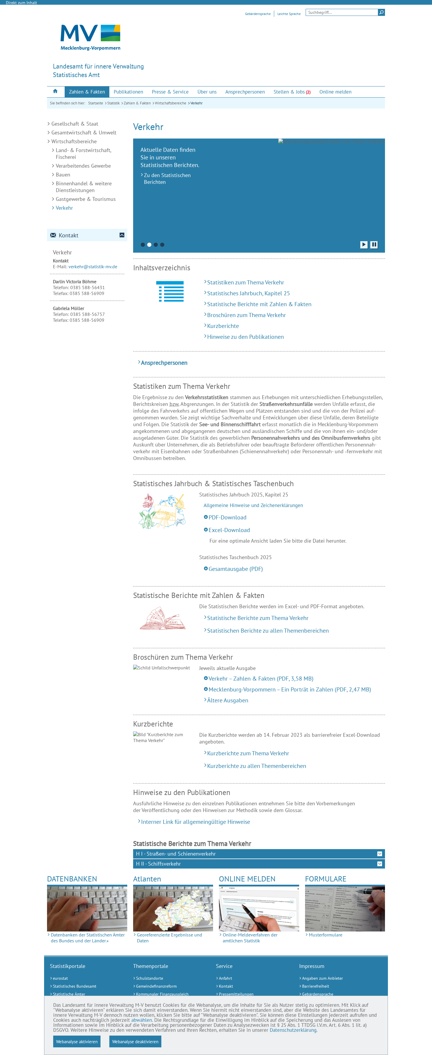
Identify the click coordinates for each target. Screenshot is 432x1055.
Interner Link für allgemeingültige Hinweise (195, 822)
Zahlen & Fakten (137, 103)
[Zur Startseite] (56, 91)
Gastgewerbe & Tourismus (86, 199)
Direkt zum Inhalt (21, 2)
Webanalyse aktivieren (77, 1041)
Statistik (113, 103)
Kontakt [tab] (68, 235)
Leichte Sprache (289, 13)
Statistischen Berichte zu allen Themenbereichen (268, 630)
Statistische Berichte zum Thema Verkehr (258, 618)
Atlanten (147, 879)
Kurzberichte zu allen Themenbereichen (256, 766)
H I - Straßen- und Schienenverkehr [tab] (176, 853)
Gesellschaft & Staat (74, 123)
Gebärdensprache (258, 13)
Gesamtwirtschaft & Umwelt (83, 132)
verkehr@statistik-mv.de (92, 266)
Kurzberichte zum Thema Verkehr (248, 753)
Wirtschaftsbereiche (170, 103)
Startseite (95, 103)
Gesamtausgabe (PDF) (236, 569)
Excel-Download (229, 530)
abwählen (141, 1020)
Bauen (63, 174)
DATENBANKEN (72, 879)
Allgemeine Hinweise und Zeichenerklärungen (253, 505)
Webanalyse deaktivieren (135, 1041)
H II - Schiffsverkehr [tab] (158, 863)
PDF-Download (228, 517)
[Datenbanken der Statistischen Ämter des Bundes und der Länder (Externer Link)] (87, 908)
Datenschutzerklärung (293, 1030)
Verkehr (196, 103)
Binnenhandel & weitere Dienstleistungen (84, 187)
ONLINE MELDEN (247, 879)
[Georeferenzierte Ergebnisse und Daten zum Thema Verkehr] (173, 908)
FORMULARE (325, 879)
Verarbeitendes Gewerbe (83, 165)
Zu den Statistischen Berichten (167, 178)
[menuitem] (56, 91)
